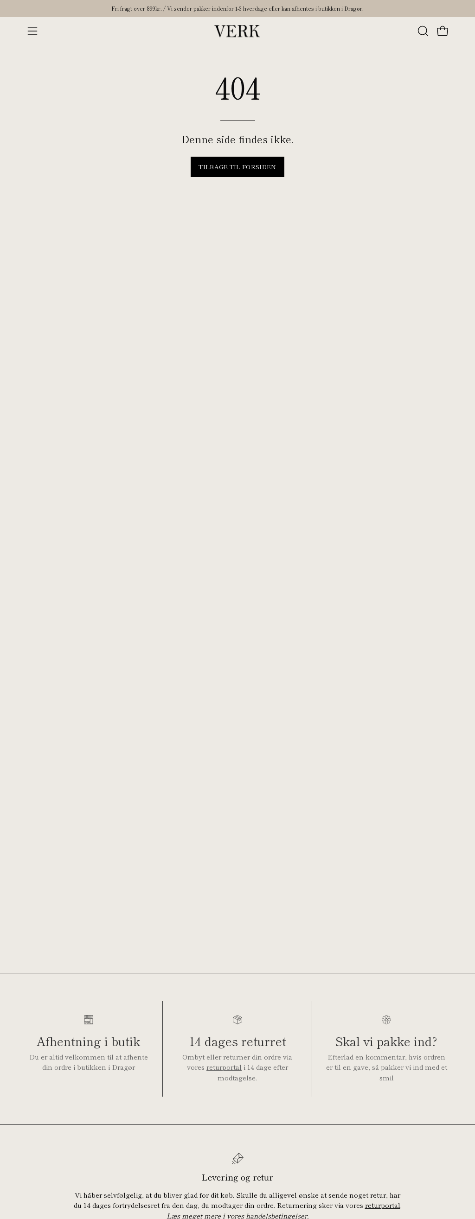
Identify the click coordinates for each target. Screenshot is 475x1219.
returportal (224, 1067)
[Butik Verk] (237, 31)
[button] (422, 31)
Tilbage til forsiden (237, 166)
